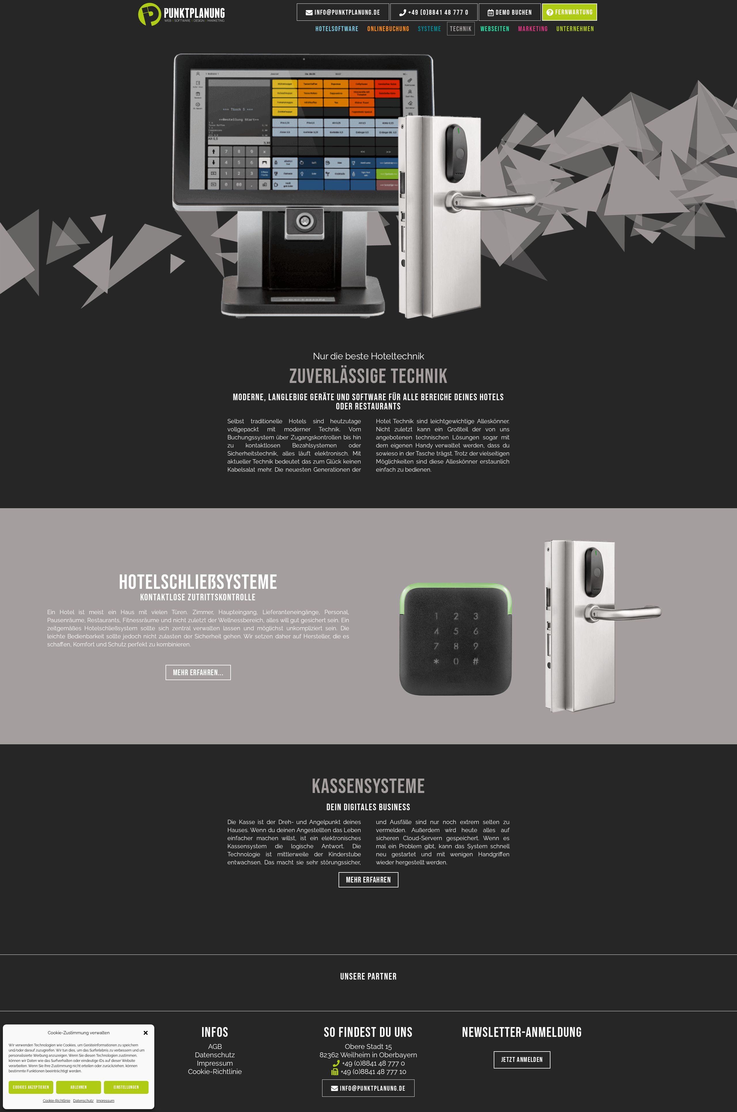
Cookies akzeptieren (31, 1087)
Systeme (429, 29)
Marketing (533, 29)
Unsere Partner (368, 976)
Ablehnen (79, 1087)
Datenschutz (83, 1101)
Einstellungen (126, 1087)
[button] (146, 1033)
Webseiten (495, 29)
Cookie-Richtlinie (56, 1101)
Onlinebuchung (388, 29)
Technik (461, 29)
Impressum (105, 1101)
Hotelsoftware (337, 29)
